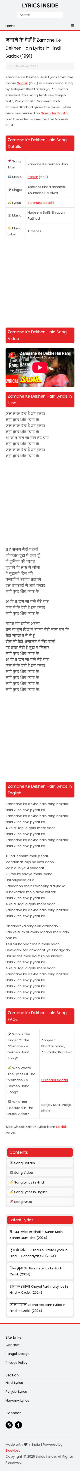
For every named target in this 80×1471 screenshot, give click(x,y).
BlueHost (13, 1450)
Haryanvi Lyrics (17, 1400)
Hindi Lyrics (14, 1382)
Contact (13, 1344)
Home (11, 66)
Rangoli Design (18, 1353)
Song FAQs (22, 1201)
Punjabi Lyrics (16, 1391)
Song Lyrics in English (30, 1192)
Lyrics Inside (40, 6)
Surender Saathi (54, 113)
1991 (33, 66)
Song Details (24, 1163)
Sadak (22, 83)
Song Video (23, 1172)
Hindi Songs (22, 66)
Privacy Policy (16, 1362)
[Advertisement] (40, 284)
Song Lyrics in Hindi (28, 1182)
